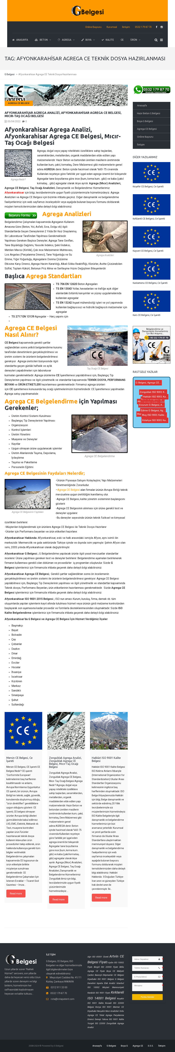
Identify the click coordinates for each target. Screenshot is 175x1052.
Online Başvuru (93, 27)
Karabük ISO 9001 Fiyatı (99, 993)
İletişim (126, 27)
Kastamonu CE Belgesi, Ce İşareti (150, 283)
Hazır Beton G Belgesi (148, 113)
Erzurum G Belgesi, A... (152, 396)
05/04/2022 (14, 121)
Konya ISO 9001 (103, 1007)
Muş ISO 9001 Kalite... (156, 401)
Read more (16, 893)
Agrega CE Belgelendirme (41, 401)
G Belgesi (111, 1045)
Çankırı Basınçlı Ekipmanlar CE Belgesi (106, 975)
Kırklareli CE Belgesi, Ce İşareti (149, 218)
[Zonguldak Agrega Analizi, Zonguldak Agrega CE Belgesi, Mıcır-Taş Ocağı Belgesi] (66, 731)
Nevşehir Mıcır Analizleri (108, 1011)
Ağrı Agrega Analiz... (151, 416)
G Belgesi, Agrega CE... (153, 382)
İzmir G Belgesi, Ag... (155, 412)
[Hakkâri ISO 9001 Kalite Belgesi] (109, 731)
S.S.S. (150, 1045)
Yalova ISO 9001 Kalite (113, 1019)
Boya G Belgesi (145, 121)
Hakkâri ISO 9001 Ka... (152, 386)
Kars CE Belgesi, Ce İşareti (146, 315)
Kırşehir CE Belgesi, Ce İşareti (148, 186)
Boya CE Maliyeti (115, 971)
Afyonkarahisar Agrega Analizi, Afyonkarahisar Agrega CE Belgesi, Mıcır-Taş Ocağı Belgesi (63, 114)
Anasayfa (142, 105)
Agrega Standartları (54, 275)
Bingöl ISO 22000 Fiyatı (106, 967)
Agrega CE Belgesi (18, 103)
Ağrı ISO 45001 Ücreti (98, 957)
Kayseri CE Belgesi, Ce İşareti (148, 250)
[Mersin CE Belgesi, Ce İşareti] (23, 731)
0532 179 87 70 (143, 27)
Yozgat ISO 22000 (96, 1023)
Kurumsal (112, 27)
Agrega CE (138, 1045)
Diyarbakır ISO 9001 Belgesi (101, 979)
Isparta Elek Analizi (106, 983)
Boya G (124, 1045)
